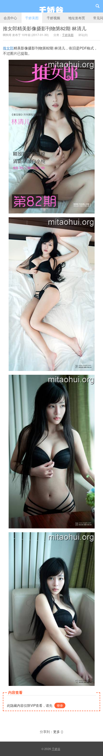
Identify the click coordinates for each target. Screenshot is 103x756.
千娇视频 (53, 17)
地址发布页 (76, 17)
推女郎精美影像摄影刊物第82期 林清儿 (44, 28)
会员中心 (10, 17)
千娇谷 (51, 6)
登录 (60, 705)
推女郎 (8, 47)
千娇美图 (32, 17)
